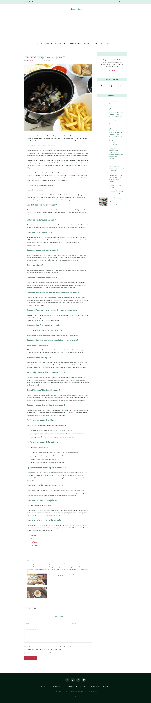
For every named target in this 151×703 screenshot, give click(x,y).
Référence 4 (34, 545)
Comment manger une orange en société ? (61, 588)
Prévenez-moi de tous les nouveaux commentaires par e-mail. (45, 649)
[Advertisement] (75, 28)
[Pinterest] (15, 150)
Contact (109, 43)
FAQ (64, 686)
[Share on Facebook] (15, 141)
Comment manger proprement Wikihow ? (61, 575)
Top (76, 696)
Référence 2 (34, 539)
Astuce (49, 43)
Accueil (40, 43)
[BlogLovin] (84, 680)
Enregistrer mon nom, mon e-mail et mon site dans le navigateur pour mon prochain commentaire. (55, 646)
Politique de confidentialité (90, 686)
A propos (112, 70)
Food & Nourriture (71, 43)
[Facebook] (67, 680)
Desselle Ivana (30, 60)
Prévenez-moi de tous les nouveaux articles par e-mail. (43, 653)
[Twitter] (73, 680)
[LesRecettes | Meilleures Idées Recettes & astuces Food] (75, 9)
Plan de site (73, 686)
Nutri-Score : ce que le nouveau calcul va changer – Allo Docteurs (116, 178)
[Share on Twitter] (15, 145)
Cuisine (58, 43)
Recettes (98, 43)
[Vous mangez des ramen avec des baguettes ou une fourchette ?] (59, 567)
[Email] (15, 154)
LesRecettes (45, 686)
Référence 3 (34, 542)
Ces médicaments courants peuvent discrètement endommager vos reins (115, 202)
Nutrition (87, 43)
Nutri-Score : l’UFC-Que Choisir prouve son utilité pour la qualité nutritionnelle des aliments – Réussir (116, 190)
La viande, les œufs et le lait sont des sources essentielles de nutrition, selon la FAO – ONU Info (116, 167)
